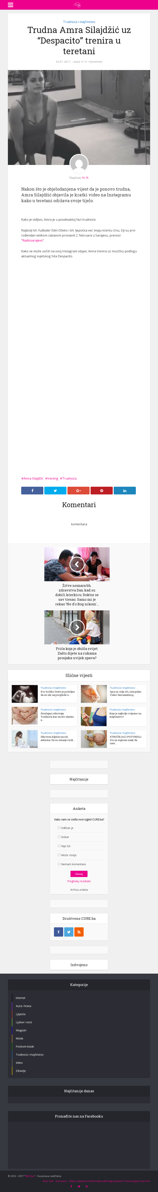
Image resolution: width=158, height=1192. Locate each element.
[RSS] (79, 932)
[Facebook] (58, 932)
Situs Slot (48, 1181)
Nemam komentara (73, 864)
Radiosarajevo (32, 240)
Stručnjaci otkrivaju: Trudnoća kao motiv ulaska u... (57, 717)
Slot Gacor (61, 1181)
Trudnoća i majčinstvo (79, 22)
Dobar (65, 837)
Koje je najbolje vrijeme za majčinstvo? (125, 715)
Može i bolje (68, 855)
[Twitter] (68, 932)
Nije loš (66, 846)
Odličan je (67, 828)
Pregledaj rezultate (79, 881)
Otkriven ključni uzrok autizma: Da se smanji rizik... (58, 738)
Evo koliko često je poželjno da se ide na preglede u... (58, 693)
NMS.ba (29, 1176)
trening (52, 478)
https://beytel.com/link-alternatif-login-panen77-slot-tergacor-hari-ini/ (109, 1181)
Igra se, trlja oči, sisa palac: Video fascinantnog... (126, 693)
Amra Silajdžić (33, 478)
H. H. (84, 61)
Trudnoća (69, 478)
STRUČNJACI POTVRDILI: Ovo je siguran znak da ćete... (126, 740)
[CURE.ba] (77, 4)
